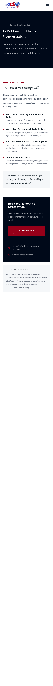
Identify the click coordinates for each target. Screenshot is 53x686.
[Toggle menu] (47, 5)
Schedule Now (26, 230)
